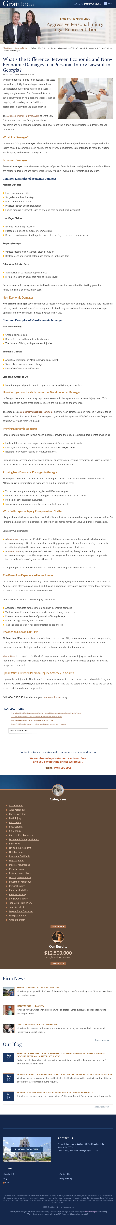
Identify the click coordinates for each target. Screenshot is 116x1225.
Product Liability (17, 894)
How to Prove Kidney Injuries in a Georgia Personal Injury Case (32, 720)
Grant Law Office (18, 4)
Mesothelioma (16, 869)
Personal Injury (21, 48)
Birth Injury (15, 818)
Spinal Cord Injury (18, 898)
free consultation (52, 697)
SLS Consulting (89, 1212)
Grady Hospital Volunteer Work (37, 1024)
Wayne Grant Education (21, 911)
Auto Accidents (17, 809)
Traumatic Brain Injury (20, 902)
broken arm (13, 539)
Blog (5, 1178)
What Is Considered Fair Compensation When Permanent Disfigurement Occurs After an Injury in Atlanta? (46, 713)
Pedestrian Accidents (20, 881)
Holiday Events (16, 852)
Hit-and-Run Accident (20, 847)
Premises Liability (18, 890)
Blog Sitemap (65, 1178)
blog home (7, 48)
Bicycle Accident (17, 814)
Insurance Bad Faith (19, 856)
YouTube (78, 1156)
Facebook (60, 1156)
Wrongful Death (17, 919)
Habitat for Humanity (30, 1006)
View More (57, 964)
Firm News (14, 843)
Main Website (9, 1174)
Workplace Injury (17, 915)
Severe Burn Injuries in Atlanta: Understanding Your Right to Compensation (64, 1074)
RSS (7, 1182)
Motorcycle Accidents (20, 873)
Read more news (101, 1040)
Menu (110, 4)
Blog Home (57, 927)
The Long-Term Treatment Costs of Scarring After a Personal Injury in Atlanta (36, 717)
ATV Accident (16, 805)
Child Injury (15, 830)
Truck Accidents (17, 907)
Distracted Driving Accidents (24, 839)
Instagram (72, 1156)
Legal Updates (16, 860)
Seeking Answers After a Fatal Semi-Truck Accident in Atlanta (55, 1092)
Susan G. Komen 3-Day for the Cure (38, 987)
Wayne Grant (9, 656)
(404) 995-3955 (87, 3)
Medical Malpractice (19, 864)
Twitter (66, 1156)
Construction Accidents (21, 835)
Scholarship (103, 1212)
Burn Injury (15, 822)
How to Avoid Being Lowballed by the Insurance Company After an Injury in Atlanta (38, 724)
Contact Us (64, 1174)
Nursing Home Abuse (20, 877)
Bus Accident (15, 826)
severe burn (13, 551)
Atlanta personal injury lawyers (23, 115)
